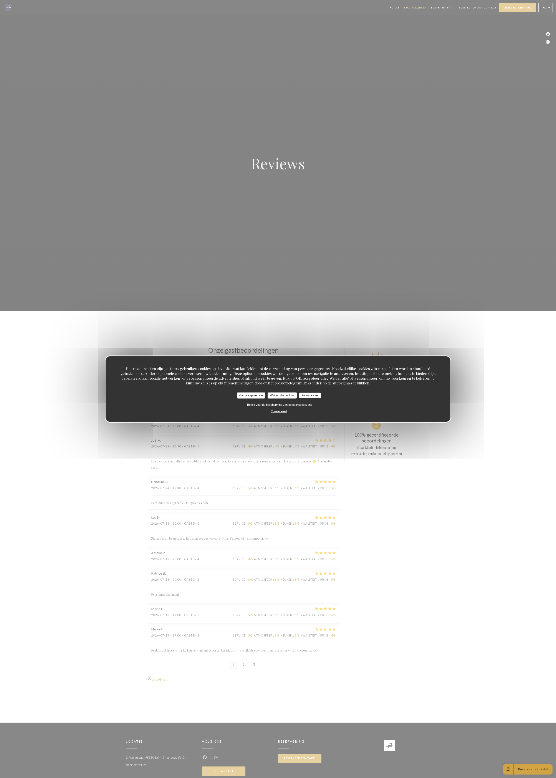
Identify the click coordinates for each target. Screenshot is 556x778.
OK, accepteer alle (251, 395)
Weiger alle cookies (282, 395)
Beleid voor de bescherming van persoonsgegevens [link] (279, 404)
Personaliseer (310, 395)
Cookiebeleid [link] (279, 411)
